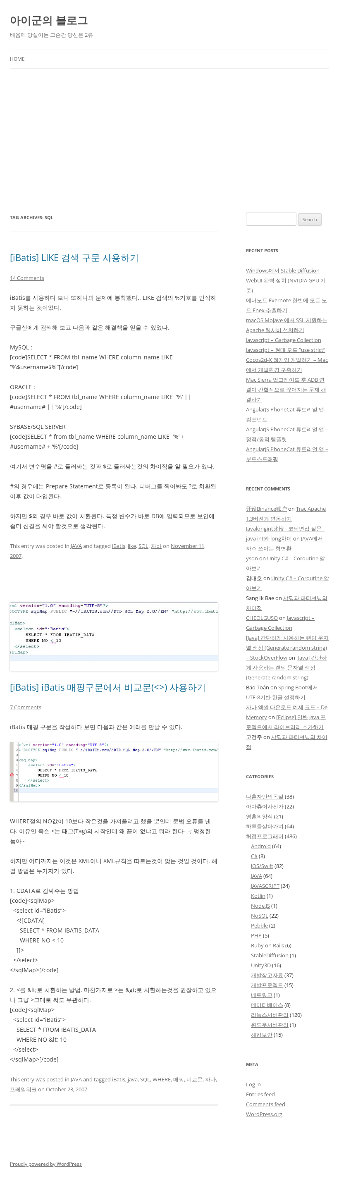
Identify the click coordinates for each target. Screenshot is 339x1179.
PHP (256, 935)
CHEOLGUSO (262, 618)
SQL (143, 546)
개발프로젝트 (267, 985)
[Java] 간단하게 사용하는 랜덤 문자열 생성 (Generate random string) (286, 667)
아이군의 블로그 (49, 19)
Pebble (259, 925)
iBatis (118, 546)
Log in (253, 1084)
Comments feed (265, 1104)
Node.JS (260, 905)
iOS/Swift (262, 866)
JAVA (76, 546)
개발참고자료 (267, 975)
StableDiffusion (270, 955)
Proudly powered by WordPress (46, 1163)
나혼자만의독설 (265, 796)
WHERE (162, 1079)
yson (252, 558)
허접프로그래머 (265, 836)
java (133, 1079)
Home (17, 58)
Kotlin (258, 895)
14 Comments (27, 278)
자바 (156, 546)
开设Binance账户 (266, 508)
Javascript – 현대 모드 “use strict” (285, 350)
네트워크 (261, 995)
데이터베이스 (267, 1005)
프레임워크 (23, 1089)
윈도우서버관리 (270, 1024)
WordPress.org (264, 1114)
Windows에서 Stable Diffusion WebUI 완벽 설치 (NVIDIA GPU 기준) (286, 280)
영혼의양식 (259, 816)
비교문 (194, 1079)
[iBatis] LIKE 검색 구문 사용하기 (74, 257)
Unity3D (261, 965)
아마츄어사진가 (265, 806)
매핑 (178, 1079)
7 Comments (25, 707)
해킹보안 (261, 1034)
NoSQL (259, 915)
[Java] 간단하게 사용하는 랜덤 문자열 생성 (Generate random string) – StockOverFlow (287, 647)
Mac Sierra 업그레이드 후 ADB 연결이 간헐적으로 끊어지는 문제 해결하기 (286, 389)
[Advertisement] (169, 140)
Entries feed (260, 1094)
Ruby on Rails (267, 945)
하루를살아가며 (265, 826)
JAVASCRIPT (265, 886)
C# (254, 856)
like (132, 546)
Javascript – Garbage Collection (283, 340)
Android (261, 846)
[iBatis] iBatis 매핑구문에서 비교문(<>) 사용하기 (108, 687)
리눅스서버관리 (270, 1015)
